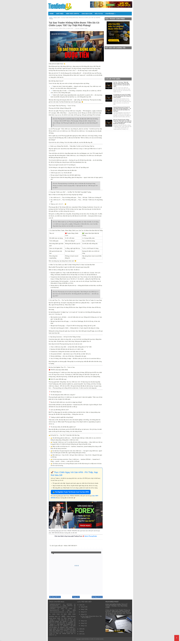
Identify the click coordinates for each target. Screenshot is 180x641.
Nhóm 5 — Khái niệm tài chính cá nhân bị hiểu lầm (62, 629)
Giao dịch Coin (87, 13)
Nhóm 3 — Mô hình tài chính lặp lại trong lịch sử (62, 625)
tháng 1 (83, 625)
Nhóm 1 (70, 618)
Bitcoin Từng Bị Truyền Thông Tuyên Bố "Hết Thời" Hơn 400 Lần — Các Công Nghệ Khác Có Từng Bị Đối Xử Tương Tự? (122, 121)
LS (62, 618)
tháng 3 (83, 620)
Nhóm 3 (70, 623)
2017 (80, 634)
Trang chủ (76, 597)
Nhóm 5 (62, 627)
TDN (57, 633)
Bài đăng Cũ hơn (97, 597)
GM (68, 610)
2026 (80, 605)
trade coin (66, 633)
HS (67, 612)
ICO (74, 612)
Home (52, 13)
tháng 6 (83, 612)
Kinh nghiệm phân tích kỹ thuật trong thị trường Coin (116, 606)
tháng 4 (83, 614)
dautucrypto (54, 610)
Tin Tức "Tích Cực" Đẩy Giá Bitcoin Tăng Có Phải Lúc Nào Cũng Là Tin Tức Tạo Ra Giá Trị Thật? (121, 84)
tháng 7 (83, 609)
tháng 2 (83, 623)
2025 (80, 629)
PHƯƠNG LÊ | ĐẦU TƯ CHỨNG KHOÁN (94, 639)
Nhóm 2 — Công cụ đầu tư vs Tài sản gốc (62, 622)
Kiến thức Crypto (72, 13)
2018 (80, 631)
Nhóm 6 (58, 630)
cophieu (52, 608)
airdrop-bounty (55, 604)
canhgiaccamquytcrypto (58, 607)
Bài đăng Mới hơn (55, 597)
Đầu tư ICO (99, 13)
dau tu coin (66, 608)
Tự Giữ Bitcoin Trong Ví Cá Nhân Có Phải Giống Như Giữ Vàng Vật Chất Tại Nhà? (122, 96)
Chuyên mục (110, 13)
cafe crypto (67, 605)
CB (0, 640)
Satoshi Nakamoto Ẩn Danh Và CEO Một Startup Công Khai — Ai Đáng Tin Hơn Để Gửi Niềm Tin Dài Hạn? (122, 109)
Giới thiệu (59, 13)
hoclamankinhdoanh (57, 612)
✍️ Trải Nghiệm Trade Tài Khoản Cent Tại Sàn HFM (71, 492)
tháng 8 (83, 607)
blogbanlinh (54, 605)
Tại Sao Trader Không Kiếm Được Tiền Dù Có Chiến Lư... (91, 617)
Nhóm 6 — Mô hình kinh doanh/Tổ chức (62, 631)
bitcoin (69, 604)
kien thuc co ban (59, 614)
